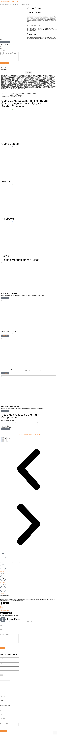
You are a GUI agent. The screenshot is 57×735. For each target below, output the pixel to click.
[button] (28, 469)
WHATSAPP (2, 582)
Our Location (2, 560)
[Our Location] (3, 556)
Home (1, 4)
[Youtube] (7, 603)
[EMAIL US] (3, 589)
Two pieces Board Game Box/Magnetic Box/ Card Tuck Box (13, 4)
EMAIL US (2, 593)
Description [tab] (28, 72)
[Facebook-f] (1, 603)
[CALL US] (3, 567)
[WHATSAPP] (3, 578)
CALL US (2, 571)
